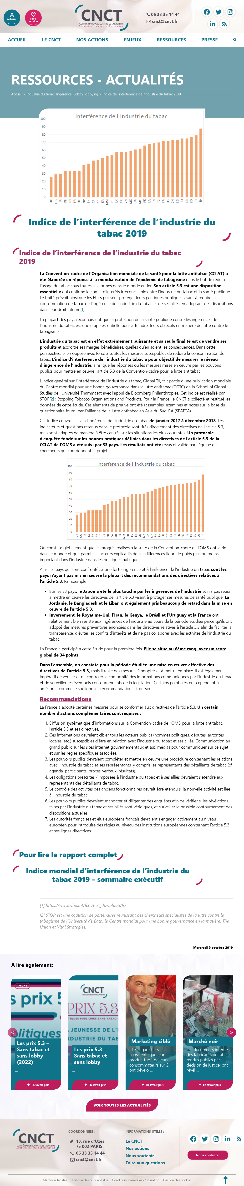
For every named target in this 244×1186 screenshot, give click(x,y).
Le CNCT (51, 39)
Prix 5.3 (23, 986)
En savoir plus (40, 1085)
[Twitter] (219, 12)
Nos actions (92, 39)
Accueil (17, 39)
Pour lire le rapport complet (68, 854)
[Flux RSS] (224, 24)
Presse (209, 39)
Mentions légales (55, 1180)
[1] (82, 309)
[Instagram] (230, 12)
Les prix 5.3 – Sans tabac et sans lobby (90, 1055)
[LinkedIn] (213, 24)
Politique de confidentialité (89, 1180)
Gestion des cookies (177, 1180)
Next (231, 1032)
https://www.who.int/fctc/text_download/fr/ (86, 905)
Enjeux (132, 39)
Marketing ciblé (150, 1041)
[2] (52, 399)
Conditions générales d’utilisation (135, 1180)
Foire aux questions (145, 1163)
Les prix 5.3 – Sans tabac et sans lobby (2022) (33, 1052)
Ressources (171, 39)
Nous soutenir (140, 1155)
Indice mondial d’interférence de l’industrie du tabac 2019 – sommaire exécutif (107, 875)
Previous (12, 1032)
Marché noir (203, 1041)
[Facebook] (207, 12)
